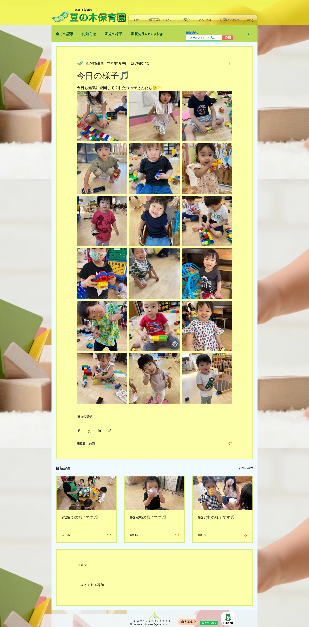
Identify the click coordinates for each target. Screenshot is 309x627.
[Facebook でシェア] (79, 431)
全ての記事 (65, 34)
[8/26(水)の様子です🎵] (222, 493)
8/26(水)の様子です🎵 (216, 517)
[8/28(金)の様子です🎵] (86, 493)
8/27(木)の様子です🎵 (148, 517)
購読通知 (192, 32)
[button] (160, 20)
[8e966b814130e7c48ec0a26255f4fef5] (228, 619)
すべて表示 (246, 468)
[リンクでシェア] (110, 431)
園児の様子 (114, 34)
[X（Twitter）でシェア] (89, 431)
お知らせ (89, 34)
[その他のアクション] (229, 63)
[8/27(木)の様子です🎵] (154, 493)
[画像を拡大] (102, 116)
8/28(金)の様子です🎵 (80, 517)
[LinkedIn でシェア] (99, 431)
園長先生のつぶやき (147, 34)
